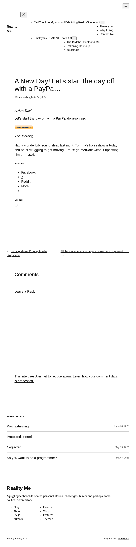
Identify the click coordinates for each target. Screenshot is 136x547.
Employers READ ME (47, 38)
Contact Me (107, 34)
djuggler (29, 97)
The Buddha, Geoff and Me (83, 42)
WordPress (123, 538)
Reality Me (19, 488)
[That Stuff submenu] (74, 38)
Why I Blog (106, 30)
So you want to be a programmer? (32, 458)
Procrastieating (18, 426)
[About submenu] (102, 22)
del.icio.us (73, 49)
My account (58, 22)
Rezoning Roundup (78, 46)
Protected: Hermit (20, 437)
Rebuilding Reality (76, 22)
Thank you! (106, 26)
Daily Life (41, 97)
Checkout (44, 22)
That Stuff (66, 38)
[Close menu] (23, 14)
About (96, 22)
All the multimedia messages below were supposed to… (95, 251)
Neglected (14, 447)
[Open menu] (126, 6)
